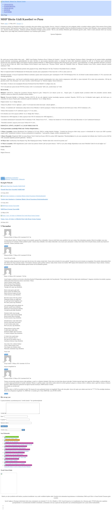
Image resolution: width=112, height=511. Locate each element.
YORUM (3, 413)
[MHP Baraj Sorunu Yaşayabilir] (10, 205)
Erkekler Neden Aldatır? (11, 460)
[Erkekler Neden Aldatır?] (11, 459)
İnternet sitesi (4, 423)
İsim (2, 416)
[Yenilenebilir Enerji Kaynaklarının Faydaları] (17, 449)
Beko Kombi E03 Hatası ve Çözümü (14, 463)
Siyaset (19, 23)
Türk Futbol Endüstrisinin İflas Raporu (15, 448)
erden (6, 23)
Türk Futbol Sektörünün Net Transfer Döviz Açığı (18, 444)
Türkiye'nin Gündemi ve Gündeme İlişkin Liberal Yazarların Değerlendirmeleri (24, 199)
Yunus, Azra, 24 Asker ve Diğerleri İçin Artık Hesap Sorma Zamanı (21, 219)
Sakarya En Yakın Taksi (10, 438)
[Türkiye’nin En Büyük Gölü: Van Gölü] (15, 455)
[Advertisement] (56, 46)
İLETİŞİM (8, 12)
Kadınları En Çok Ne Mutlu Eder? (13, 454)
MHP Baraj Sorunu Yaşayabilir (10, 209)
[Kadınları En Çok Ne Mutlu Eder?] (14, 452)
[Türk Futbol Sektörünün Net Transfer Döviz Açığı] (18, 443)
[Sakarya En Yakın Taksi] (11, 437)
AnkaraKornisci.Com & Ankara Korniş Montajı (17, 466)
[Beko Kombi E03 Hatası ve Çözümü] (15, 462)
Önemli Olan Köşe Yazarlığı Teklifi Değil (12, 189)
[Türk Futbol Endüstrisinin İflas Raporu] (15, 446)
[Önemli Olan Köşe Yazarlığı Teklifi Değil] (13, 186)
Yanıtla (6, 246)
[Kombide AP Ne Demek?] (12, 440)
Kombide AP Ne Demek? (11, 441)
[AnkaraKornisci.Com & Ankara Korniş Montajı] (18, 465)
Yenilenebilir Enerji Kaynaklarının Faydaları (16, 451)
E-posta (3, 419)
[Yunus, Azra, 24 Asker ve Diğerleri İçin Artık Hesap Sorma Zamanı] (20, 215)
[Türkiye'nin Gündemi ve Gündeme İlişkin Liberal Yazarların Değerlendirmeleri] (23, 196)
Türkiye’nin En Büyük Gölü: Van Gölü (15, 457)
